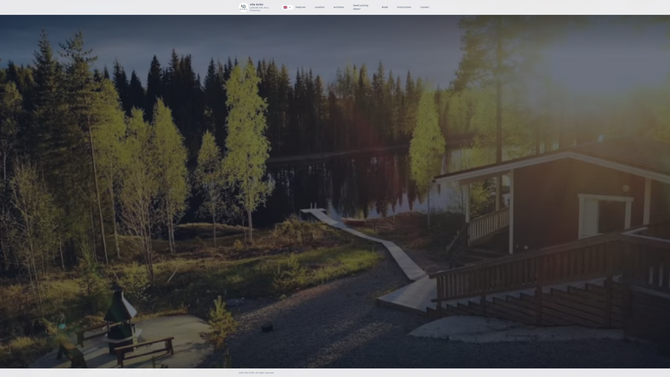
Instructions (404, 7)
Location (320, 7)
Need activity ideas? (360, 7)
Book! (385, 7)
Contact (424, 7)
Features (301, 7)
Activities (339, 7)
